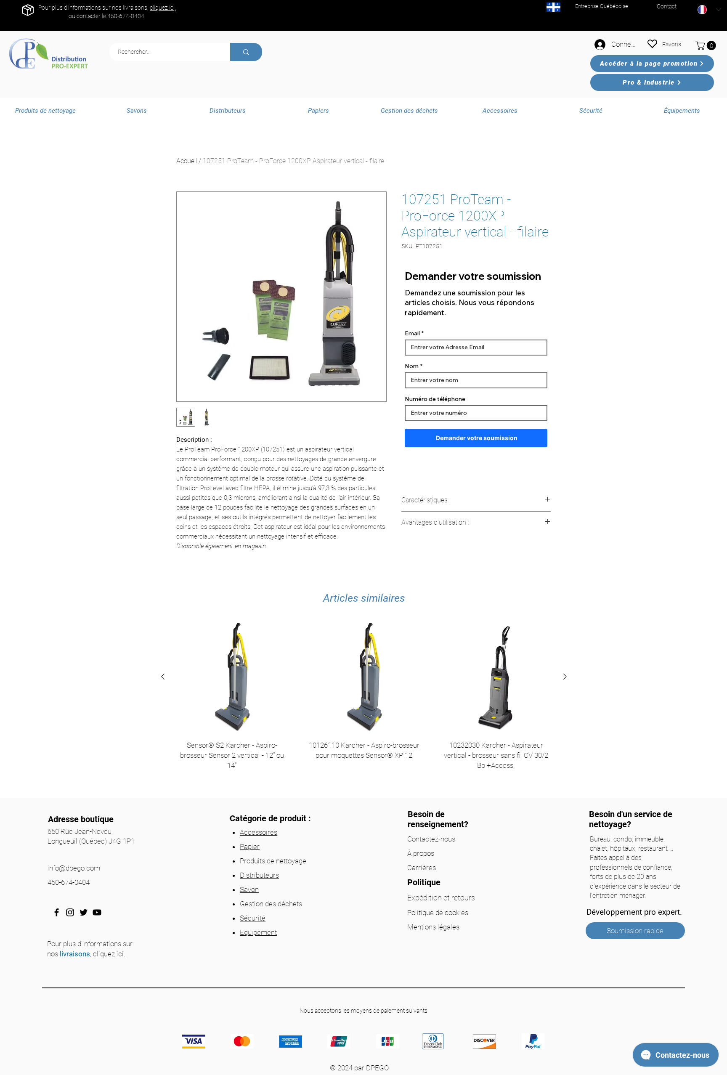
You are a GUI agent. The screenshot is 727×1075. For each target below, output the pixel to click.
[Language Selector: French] (709, 9)
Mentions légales (433, 927)
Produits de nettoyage (273, 861)
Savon (249, 889)
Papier (250, 846)
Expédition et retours (441, 897)
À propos (420, 853)
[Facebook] (56, 912)
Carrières (421, 867)
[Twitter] (83, 912)
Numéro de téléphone (435, 399)
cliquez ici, (163, 7)
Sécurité (252, 918)
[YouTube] (97, 912)
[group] (364, 706)
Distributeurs (259, 875)
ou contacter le (88, 16)
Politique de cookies (437, 912)
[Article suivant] (565, 677)
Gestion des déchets (271, 904)
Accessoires (258, 832)
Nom (412, 366)
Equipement (258, 932)
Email (412, 333)
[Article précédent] (163, 677)
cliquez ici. (109, 954)
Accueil (186, 161)
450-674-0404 (125, 16)
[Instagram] (70, 912)
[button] (706, 45)
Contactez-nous (431, 839)
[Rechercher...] (246, 52)
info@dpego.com (74, 868)
